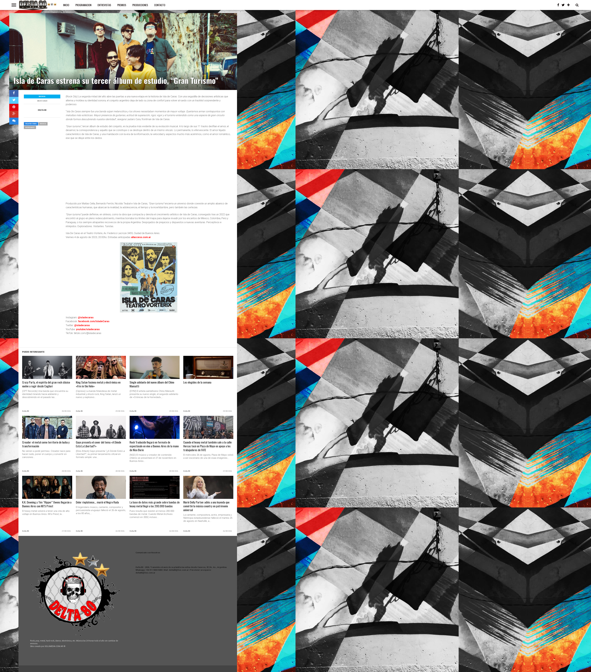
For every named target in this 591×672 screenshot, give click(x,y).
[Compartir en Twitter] (13, 100)
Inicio (66, 5)
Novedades (29, 127)
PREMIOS (121, 5)
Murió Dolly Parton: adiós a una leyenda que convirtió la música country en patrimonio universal (206, 506)
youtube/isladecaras (88, 329)
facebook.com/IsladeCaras (93, 321)
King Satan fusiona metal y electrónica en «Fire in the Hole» (98, 384)
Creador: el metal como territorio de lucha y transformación (46, 444)
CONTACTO (159, 5)
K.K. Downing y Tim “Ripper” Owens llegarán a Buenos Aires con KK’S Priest (46, 504)
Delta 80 (42, 110)
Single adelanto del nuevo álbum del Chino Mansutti (152, 384)
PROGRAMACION (83, 5)
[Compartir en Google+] (13, 114)
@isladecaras (86, 317)
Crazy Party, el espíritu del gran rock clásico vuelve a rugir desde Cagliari (46, 384)
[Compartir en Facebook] (13, 93)
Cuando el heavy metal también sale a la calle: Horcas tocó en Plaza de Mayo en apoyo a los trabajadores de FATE (207, 446)
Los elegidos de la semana (197, 382)
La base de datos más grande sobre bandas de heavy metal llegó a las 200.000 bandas (155, 504)
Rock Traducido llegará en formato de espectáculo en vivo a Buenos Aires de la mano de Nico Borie (154, 446)
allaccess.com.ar (141, 237)
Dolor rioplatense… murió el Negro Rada (97, 502)
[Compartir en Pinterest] (13, 107)
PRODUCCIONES (140, 5)
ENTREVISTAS (104, 5)
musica (43, 124)
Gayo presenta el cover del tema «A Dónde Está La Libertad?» (98, 444)
